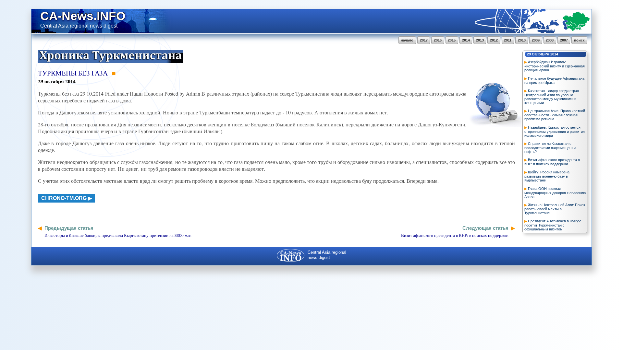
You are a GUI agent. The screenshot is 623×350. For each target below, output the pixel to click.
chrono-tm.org (64, 198)
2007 (564, 40)
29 (529, 54)
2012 (494, 40)
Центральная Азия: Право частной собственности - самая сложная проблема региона (554, 115)
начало (407, 40)
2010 (522, 40)
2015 (452, 40)
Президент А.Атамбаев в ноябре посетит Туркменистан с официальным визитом (552, 225)
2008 (550, 40)
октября (540, 54)
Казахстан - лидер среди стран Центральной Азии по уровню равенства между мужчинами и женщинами (551, 97)
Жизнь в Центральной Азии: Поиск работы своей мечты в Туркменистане (554, 209)
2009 (536, 40)
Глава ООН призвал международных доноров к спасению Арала (555, 193)
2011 (507, 40)
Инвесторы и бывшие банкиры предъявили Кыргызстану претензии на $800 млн (117, 235)
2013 (480, 40)
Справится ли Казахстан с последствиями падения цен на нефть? (550, 148)
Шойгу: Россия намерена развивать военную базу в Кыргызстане (546, 176)
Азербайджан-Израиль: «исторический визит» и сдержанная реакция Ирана (554, 66)
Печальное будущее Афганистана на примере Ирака (554, 80)
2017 (424, 40)
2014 (466, 40)
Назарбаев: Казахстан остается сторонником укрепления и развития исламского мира (554, 131)
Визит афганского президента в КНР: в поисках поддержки (552, 162)
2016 (438, 40)
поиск (579, 40)
